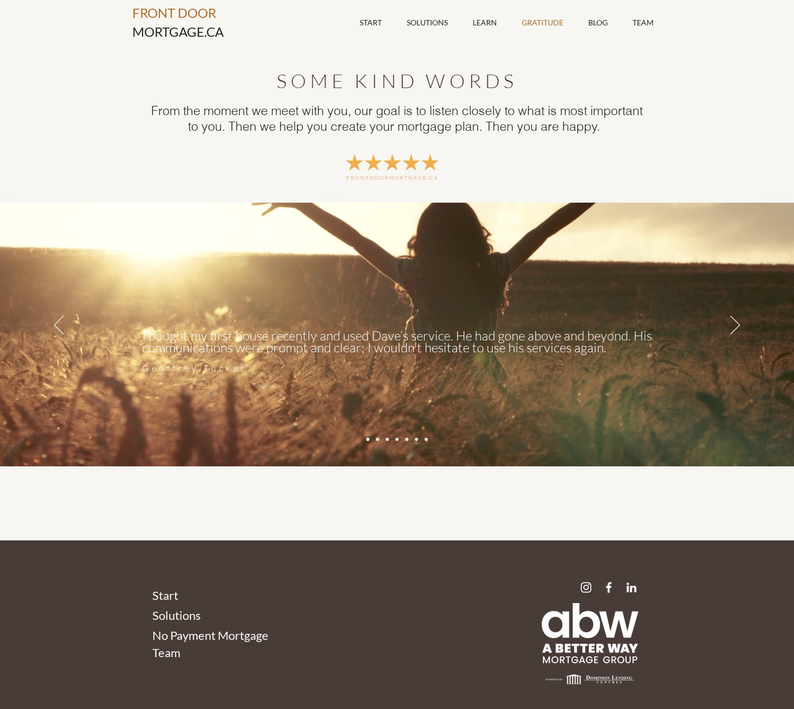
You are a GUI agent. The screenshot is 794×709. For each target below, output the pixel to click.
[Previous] (59, 326)
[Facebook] (609, 587)
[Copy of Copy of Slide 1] (387, 439)
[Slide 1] (367, 439)
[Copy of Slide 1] (377, 439)
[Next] (735, 326)
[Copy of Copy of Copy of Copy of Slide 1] (416, 439)
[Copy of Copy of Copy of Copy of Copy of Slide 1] (426, 439)
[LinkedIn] (631, 587)
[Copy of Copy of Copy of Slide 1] (406, 439)
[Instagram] (586, 587)
